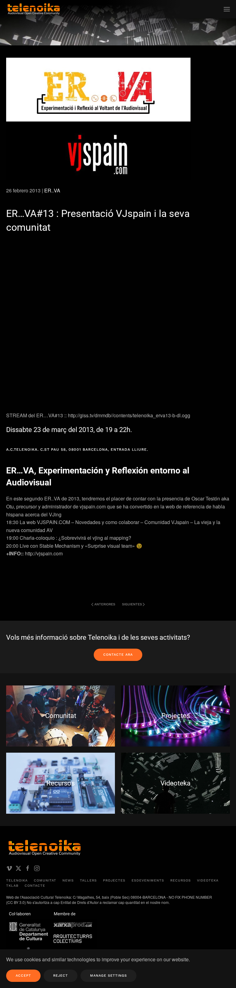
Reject (60, 976)
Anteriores (104, 604)
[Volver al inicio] (33, 9)
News (68, 880)
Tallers (88, 880)
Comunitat (45, 880)
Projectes (114, 880)
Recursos (180, 880)
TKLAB (12, 886)
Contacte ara (118, 655)
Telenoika (17, 880)
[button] (227, 9)
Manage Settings (108, 976)
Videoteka (207, 880)
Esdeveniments (148, 880)
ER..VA (52, 190)
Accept (23, 976)
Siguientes (132, 604)
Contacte (35, 886)
